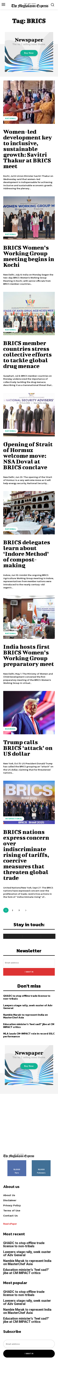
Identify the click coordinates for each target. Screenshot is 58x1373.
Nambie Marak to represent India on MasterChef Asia (25, 1016)
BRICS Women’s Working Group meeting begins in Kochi (28, 256)
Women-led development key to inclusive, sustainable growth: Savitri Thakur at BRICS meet (27, 148)
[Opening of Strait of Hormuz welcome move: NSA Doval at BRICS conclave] (29, 414)
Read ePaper (10, 1223)
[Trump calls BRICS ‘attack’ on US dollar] (29, 712)
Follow (41, 1161)
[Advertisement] (29, 1122)
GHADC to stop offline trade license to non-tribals (26, 997)
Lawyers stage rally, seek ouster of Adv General (28, 1006)
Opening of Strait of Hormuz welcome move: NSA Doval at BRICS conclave (28, 455)
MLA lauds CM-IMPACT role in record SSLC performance (29, 1035)
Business (10, 728)
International (13, 818)
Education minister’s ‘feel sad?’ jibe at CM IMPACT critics (28, 1025)
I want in (29, 971)
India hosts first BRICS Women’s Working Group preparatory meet (28, 655)
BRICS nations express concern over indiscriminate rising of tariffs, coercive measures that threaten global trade (26, 854)
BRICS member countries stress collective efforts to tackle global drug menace (27, 354)
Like (17, 1161)
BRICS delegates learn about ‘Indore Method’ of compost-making (26, 553)
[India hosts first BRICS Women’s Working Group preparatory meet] (29, 617)
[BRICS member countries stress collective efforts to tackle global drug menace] (29, 313)
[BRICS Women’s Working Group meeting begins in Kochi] (29, 218)
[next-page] (25, 910)
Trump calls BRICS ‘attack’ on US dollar (28, 748)
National (10, 118)
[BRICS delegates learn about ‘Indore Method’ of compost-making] (29, 512)
